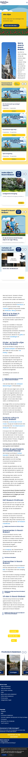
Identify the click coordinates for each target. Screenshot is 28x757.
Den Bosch (20, 304)
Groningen (13, 672)
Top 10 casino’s (5, 723)
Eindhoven (8, 310)
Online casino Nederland (7, 696)
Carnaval (5, 308)
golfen (21, 334)
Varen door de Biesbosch (10, 268)
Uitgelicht (3, 711)
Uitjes (2, 692)
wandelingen (13, 336)
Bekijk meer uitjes (18, 174)
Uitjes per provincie (5, 688)
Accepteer (4, 754)
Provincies (13, 631)
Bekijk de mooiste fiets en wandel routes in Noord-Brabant (13, 379)
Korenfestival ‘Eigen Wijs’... (10, 129)
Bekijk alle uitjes (13, 636)
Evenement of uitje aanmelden (14, 736)
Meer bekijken (17, 84)
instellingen (19, 752)
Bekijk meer (18, 211)
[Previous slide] (23, 174)
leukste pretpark (10, 348)
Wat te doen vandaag (6, 690)
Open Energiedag (7, 153)
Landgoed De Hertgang (10, 193)
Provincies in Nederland (7, 715)
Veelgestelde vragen (6, 700)
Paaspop (8, 549)
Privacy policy (4, 698)
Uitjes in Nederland (5, 686)
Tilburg (13, 310)
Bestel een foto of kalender (7, 721)
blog (13, 640)
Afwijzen (10, 754)
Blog (2, 713)
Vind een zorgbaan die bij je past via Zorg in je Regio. (14, 717)
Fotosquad (4, 719)
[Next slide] (25, 174)
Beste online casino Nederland (8, 694)
